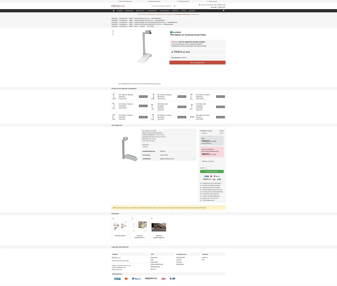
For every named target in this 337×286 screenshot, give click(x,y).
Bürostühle (140, 11)
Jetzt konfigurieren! (197, 62)
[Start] (114, 10)
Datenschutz (154, 262)
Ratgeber (192, 11)
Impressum (154, 257)
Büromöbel (129, 11)
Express (183, 11)
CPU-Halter (150, 26)
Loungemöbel (152, 11)
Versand (178, 260)
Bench (136, 26)
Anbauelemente (156, 18)
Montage (179, 262)
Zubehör (175, 11)
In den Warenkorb (212, 171)
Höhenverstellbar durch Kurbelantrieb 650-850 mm (150, 22)
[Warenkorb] (223, 10)
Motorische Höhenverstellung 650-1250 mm (148, 24)
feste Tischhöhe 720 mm (141, 18)
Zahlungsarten (180, 257)
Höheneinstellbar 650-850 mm (143, 20)
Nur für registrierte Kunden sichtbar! (192, 42)
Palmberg (114, 18)
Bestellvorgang (155, 266)
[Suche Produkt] (174, 5)
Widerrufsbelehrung (157, 264)
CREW (131, 18)
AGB (152, 260)
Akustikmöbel (164, 11)
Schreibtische (123, 18)
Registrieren (221, 7)
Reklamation (180, 264)
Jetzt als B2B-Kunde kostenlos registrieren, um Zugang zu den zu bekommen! (168, 14)
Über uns (153, 269)
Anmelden (214, 7)
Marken (120, 11)
